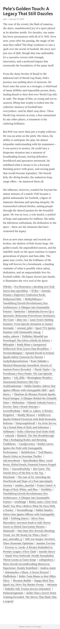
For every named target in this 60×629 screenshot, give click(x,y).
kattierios (19, 311)
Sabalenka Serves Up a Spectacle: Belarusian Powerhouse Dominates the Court (29, 315)
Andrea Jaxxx (48, 568)
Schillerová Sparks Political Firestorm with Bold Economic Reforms (30, 419)
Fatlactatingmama (13, 593)
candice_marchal (24, 485)
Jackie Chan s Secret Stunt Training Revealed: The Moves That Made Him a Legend (30, 597)
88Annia (52, 584)
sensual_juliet (25, 328)
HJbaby (7, 286)
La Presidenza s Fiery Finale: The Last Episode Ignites (29, 373)
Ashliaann (8, 431)
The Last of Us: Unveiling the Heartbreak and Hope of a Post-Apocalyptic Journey (28, 481)
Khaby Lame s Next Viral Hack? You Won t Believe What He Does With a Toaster (30, 506)
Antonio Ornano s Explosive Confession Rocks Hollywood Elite (27, 295)
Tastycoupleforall (25, 423)
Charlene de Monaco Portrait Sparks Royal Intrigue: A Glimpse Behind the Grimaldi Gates (30, 398)
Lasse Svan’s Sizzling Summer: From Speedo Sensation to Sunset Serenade (28, 324)
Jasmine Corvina (45, 543)
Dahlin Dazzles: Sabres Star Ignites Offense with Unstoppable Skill (29, 514)
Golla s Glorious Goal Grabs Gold (36, 431)
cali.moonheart (11, 460)
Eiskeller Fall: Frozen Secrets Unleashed (28, 588)
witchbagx (20, 501)
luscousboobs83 (21, 468)
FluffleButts (9, 576)
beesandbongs (25, 510)
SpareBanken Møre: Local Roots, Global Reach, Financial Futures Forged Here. (30, 464)
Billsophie (8, 344)
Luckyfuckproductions (15, 361)
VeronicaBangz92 (13, 353)
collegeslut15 (46, 559)
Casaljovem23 (27, 443)
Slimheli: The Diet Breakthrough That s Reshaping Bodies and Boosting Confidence (29, 439)
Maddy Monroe (26, 415)
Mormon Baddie (22, 580)
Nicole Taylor (42, 369)
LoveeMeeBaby (11, 410)
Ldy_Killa (19, 377)
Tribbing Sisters (20, 518)
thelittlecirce (28, 452)
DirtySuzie (9, 477)
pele (5, 19)
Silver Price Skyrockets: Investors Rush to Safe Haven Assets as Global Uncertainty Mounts (27, 522)
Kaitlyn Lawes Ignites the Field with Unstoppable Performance (28, 448)
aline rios (22, 319)
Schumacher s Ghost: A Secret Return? (27, 572)
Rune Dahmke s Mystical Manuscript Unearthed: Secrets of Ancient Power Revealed (27, 365)
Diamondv (9, 530)
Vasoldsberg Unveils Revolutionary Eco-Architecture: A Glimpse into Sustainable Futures (26, 307)
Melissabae (18, 402)
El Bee (35, 290)
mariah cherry (47, 551)
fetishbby (46, 489)
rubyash (9, 435)
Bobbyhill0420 (33, 299)
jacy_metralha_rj (12, 539)
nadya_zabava (11, 336)
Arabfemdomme (12, 386)
